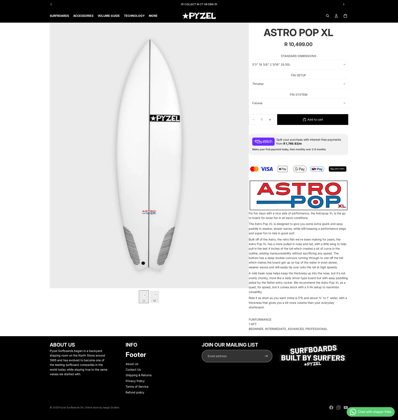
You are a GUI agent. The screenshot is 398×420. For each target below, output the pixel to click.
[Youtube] (345, 407)
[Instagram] (338, 407)
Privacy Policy (135, 381)
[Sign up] (266, 356)
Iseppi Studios (111, 407)
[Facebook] (331, 407)
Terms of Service (137, 386)
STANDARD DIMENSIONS (298, 56)
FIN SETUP (298, 75)
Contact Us (133, 369)
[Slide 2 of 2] (154, 297)
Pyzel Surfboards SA (71, 407)
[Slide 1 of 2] (143, 297)
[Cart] (345, 15)
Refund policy (135, 392)
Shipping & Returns (139, 375)
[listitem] (153, 15)
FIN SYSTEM (298, 94)
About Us (132, 364)
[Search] (327, 15)
